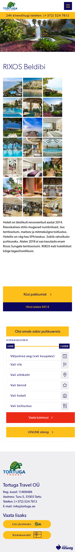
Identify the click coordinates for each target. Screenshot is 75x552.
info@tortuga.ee (24, 506)
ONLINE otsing (38, 432)
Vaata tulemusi (39, 417)
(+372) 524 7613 (25, 501)
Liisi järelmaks (21, 524)
